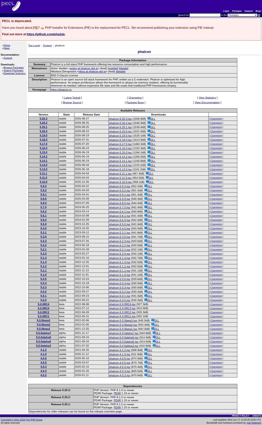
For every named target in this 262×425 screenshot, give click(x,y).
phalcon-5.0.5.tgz (119, 279)
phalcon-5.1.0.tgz (119, 274)
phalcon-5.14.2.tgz (120, 156)
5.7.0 (43, 207)
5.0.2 (43, 291)
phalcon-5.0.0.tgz (119, 300)
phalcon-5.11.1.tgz (120, 173)
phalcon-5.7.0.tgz (119, 207)
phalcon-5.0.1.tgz (119, 295)
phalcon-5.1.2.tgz (119, 266)
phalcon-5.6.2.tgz (119, 211)
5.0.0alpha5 (43, 341)
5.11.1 (43, 173)
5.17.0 (43, 143)
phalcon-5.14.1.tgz (120, 160)
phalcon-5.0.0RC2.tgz (122, 312)
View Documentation (207, 102)
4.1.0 (43, 354)
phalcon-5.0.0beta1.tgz (123, 328)
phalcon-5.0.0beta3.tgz (123, 320)
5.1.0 (43, 274)
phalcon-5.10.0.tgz (120, 182)
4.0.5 (43, 362)
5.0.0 (43, 299)
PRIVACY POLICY (240, 416)
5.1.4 (43, 257)
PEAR (117, 393)
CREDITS (256, 416)
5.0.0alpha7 (43, 332)
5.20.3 (43, 118)
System (47, 45)
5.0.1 (43, 295)
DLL (152, 118)
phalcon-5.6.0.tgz (119, 220)
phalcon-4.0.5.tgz (119, 362)
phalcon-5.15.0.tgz (120, 152)
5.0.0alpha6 (43, 337)
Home (7, 45)
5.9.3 (43, 186)
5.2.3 (43, 240)
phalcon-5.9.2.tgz (119, 190)
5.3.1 (43, 232)
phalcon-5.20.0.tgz (120, 131)
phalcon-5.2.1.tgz (119, 249)
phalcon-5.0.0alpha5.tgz (123, 341)
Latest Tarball (72, 97)
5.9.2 (43, 190)
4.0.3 (43, 370)
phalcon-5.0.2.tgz (119, 291)
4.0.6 (43, 358)
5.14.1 (43, 160)
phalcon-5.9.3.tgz (119, 186)
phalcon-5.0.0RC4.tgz (122, 304)
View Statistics (207, 97)
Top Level (34, 45)
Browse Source (72, 102)
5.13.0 (43, 169)
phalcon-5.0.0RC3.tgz (122, 308)
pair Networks (254, 423)
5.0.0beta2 (43, 324)
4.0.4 (43, 366)
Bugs (258, 11)
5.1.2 (43, 266)
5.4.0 (43, 228)
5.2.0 (43, 253)
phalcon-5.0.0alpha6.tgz (123, 337)
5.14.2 (43, 156)
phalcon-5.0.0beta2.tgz (123, 324)
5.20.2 (43, 122)
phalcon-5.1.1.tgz (119, 270)
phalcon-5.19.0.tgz (120, 135)
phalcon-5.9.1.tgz (119, 194)
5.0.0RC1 (43, 316)
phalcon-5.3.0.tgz (119, 236)
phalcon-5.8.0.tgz (119, 203)
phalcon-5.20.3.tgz (120, 118)
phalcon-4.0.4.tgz (119, 366)
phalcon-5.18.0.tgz (120, 139)
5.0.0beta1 (43, 328)
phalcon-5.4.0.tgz (119, 228)
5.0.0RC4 (43, 304)
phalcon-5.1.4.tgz (119, 257)
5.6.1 (43, 215)
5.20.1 (43, 126)
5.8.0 (43, 202)
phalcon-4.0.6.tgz (119, 358)
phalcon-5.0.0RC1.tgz (122, 316)
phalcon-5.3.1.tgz (119, 232)
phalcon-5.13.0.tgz (120, 169)
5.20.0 (43, 131)
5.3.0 (43, 236)
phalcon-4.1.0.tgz (119, 354)
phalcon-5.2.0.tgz (119, 253)
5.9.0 (43, 198)
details (124, 68)
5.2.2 (43, 245)
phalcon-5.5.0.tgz (119, 224)
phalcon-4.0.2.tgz (119, 375)
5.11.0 (43, 177)
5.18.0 (43, 139)
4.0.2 (43, 375)
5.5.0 (43, 224)
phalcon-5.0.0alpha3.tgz (123, 345)
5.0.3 (43, 287)
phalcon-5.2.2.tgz (119, 245)
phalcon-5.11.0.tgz (120, 177)
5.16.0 (43, 148)
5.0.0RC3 (43, 308)
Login (226, 11)
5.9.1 (43, 194)
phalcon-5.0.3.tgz (119, 287)
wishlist (113, 68)
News (7, 48)
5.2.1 (43, 249)
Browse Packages (14, 67)
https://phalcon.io (61, 89)
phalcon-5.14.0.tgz (120, 165)
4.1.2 (43, 349)
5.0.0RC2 (43, 312)
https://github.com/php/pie (46, 34)
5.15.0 (43, 152)
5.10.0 (43, 181)
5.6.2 (43, 211)
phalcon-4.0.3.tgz (119, 371)
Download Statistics (15, 73)
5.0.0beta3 (43, 320)
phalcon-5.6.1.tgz (119, 215)
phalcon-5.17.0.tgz (120, 144)
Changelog (135, 97)
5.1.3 (43, 262)
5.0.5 (43, 278)
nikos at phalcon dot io (92, 71)
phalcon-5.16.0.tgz (120, 148)
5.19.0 (43, 135)
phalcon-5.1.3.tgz (119, 262)
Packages (237, 11)
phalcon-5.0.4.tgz (119, 283)
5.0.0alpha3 (43, 345)
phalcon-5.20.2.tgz (120, 122)
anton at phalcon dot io (84, 68)
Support (249, 11)
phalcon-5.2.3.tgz (119, 241)
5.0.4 (43, 283)
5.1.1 (43, 270)
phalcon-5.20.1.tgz (120, 127)
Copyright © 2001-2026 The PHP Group (21, 419)
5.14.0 (43, 164)
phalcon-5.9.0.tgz (119, 198)
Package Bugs (135, 102)
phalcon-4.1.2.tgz (119, 350)
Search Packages (14, 70)
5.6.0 (43, 219)
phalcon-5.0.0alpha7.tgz (123, 333)
